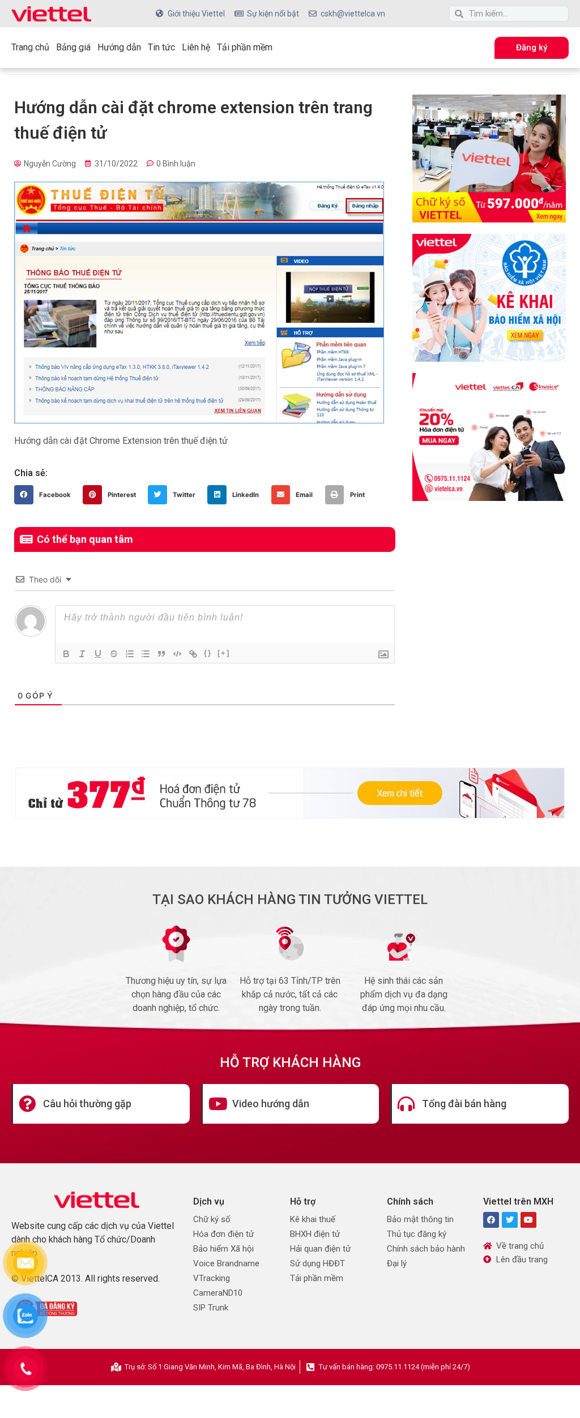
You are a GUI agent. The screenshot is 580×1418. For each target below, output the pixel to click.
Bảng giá (73, 47)
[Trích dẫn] (161, 654)
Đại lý (397, 1263)
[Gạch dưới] (98, 654)
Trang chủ (30, 47)
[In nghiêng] (82, 654)
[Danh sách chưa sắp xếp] (145, 654)
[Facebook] (491, 1220)
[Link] (193, 654)
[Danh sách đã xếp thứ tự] (130, 654)
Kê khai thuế (312, 1219)
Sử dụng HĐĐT (317, 1263)
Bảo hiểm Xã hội (223, 1249)
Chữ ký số (212, 1219)
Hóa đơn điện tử (223, 1234)
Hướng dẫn (119, 47)
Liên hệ (196, 47)
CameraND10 (217, 1293)
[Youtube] (528, 1220)
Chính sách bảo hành (426, 1249)
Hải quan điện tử (320, 1249)
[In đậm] (66, 654)
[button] (45, 494)
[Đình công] (114, 654)
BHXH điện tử (315, 1234)
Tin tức (161, 47)
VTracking (211, 1278)
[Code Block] (177, 654)
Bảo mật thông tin (420, 1219)
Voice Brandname (226, 1263)
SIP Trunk (210, 1308)
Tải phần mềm (244, 47)
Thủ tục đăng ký (416, 1234)
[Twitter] (510, 1220)
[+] (224, 653)
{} (208, 653)
